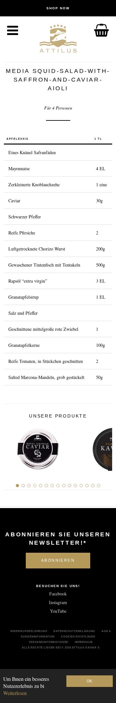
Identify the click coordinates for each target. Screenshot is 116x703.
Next (105, 447)
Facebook (58, 594)
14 (92, 485)
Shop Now (58, 8)
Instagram (58, 602)
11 (75, 485)
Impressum (84, 642)
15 (98, 485)
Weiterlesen (15, 693)
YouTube (58, 611)
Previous (11, 447)
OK (89, 681)
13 (87, 485)
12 (81, 485)
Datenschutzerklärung (74, 631)
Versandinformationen (48, 642)
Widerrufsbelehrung (28, 631)
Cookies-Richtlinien (78, 636)
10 (69, 485)
